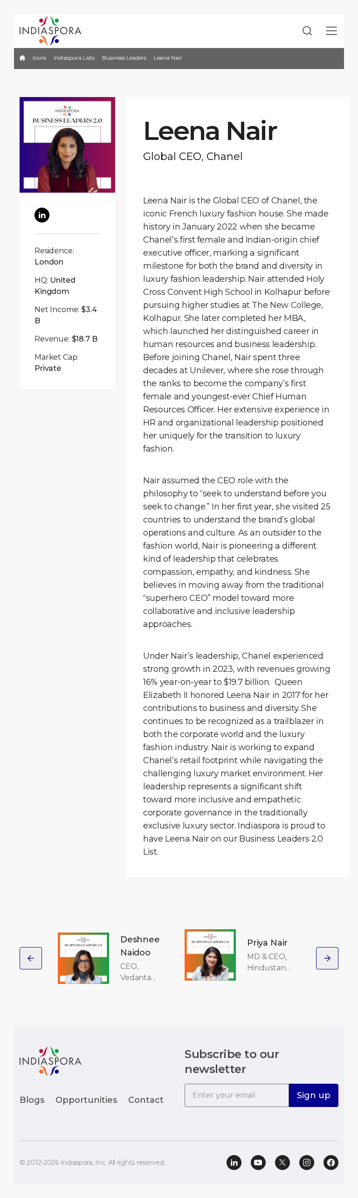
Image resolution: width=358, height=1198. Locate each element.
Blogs (32, 1100)
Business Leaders (124, 57)
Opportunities (86, 1100)
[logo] (51, 1060)
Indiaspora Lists (74, 57)
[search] (304, 31)
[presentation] (31, 958)
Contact (146, 1100)
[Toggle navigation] (331, 31)
